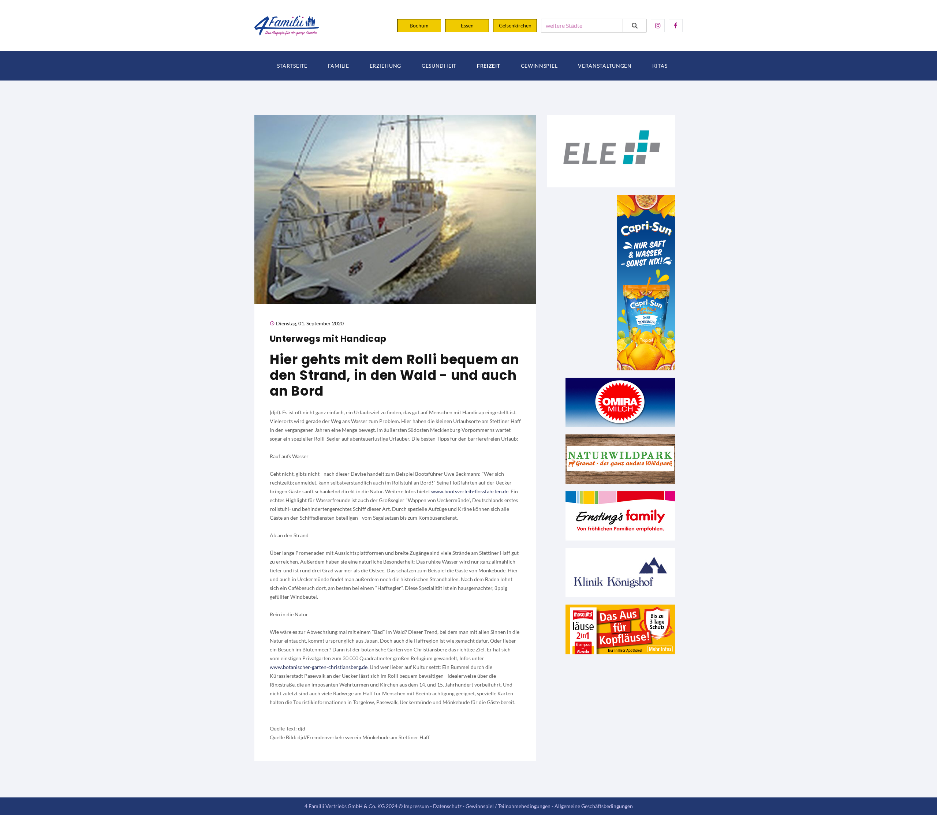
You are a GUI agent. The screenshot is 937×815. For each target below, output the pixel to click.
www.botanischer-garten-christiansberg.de (318, 667)
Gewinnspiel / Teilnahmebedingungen (508, 806)
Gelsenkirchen (515, 25)
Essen (467, 25)
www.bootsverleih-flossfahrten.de (469, 491)
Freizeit (488, 66)
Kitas (660, 66)
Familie (338, 66)
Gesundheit (439, 66)
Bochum (419, 25)
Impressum (416, 806)
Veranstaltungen (605, 66)
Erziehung (385, 66)
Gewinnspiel (539, 66)
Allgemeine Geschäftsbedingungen (594, 806)
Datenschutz (447, 806)
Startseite (292, 66)
